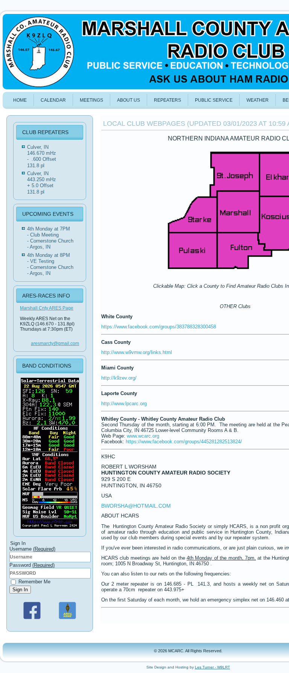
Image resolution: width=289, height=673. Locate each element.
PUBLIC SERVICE (214, 100)
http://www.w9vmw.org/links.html (136, 352)
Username (32, 549)
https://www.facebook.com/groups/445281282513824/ (184, 441)
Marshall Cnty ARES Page (46, 308)
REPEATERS (167, 100)
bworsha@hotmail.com (136, 506)
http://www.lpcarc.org (124, 403)
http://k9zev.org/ (119, 378)
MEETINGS (91, 100)
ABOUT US (128, 100)
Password (32, 565)
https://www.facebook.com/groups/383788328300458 (158, 327)
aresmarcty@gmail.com (55, 343)
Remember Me (33, 581)
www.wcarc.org (143, 436)
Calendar (53, 100)
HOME (20, 100)
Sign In (20, 589)
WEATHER (257, 100)
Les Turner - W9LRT (212, 667)
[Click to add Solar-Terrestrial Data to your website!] (50, 529)
